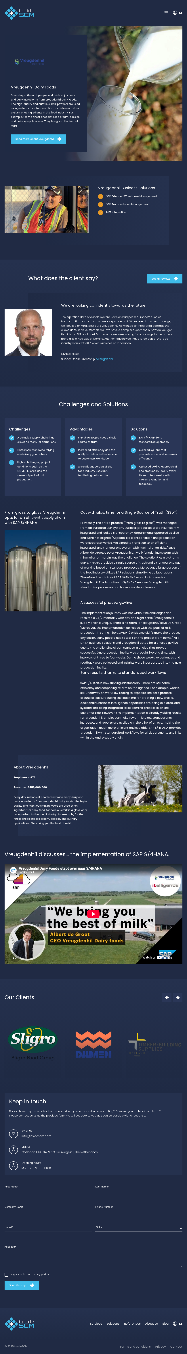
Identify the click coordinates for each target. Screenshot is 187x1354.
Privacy (160, 1346)
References (132, 1323)
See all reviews (161, 279)
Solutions (113, 1323)
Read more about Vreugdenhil (35, 139)
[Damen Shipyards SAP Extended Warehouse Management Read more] (93, 1044)
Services (96, 1323)
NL (180, 13)
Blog (165, 1323)
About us (151, 1323)
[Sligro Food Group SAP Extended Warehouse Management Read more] (33, 1044)
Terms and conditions (135, 1346)
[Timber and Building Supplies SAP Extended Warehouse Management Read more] (154, 1044)
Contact (176, 1346)
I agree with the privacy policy (29, 1274)
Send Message (17, 1285)
